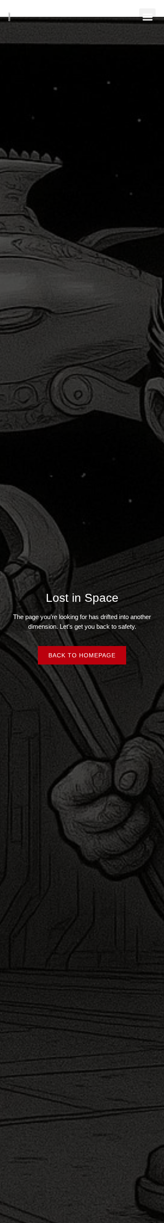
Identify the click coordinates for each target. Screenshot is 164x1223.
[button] (147, 16)
